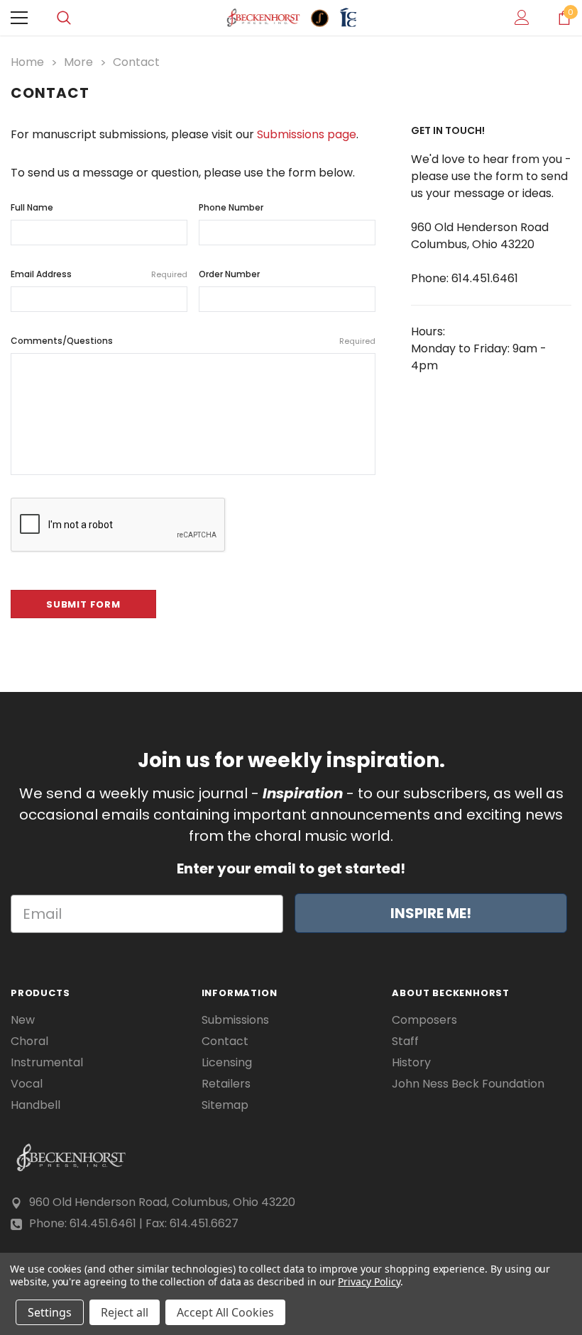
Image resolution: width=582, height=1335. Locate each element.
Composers (424, 1020)
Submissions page (306, 134)
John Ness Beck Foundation (468, 1084)
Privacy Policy (369, 1281)
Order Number (229, 274)
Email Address (99, 274)
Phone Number (231, 207)
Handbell (35, 1105)
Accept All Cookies (225, 1312)
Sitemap (225, 1105)
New (23, 1020)
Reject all (124, 1312)
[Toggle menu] (19, 17)
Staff (405, 1041)
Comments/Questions (193, 341)
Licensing (227, 1063)
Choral (29, 1041)
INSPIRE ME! (430, 913)
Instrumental (47, 1063)
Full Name (32, 207)
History (411, 1063)
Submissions (235, 1020)
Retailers (226, 1084)
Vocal (27, 1084)
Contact (225, 1041)
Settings (50, 1312)
